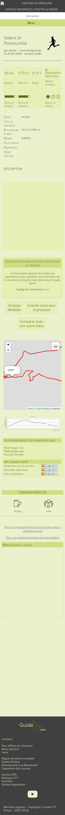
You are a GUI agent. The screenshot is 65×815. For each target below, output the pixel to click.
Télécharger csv (14, 447)
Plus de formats (14, 454)
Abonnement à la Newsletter (20, 765)
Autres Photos (10, 761)
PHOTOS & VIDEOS (46, 9)
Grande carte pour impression (41, 307)
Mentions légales (14, 807)
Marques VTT (10, 777)
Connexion (32, 15)
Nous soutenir (10, 749)
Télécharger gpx (14, 451)
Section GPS (9, 774)
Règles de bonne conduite (18, 758)
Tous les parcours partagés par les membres (32, 537)
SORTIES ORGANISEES (19, 9)
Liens (5, 752)
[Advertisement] (32, 216)
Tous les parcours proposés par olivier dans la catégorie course (32, 529)
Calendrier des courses (16, 768)
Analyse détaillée (14, 307)
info (52, 440)
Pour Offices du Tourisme (17, 745)
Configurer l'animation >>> (32, 289)
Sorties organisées (13, 784)
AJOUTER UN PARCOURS (37, 3)
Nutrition (7, 781)
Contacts (7, 739)
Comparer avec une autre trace (32, 323)
